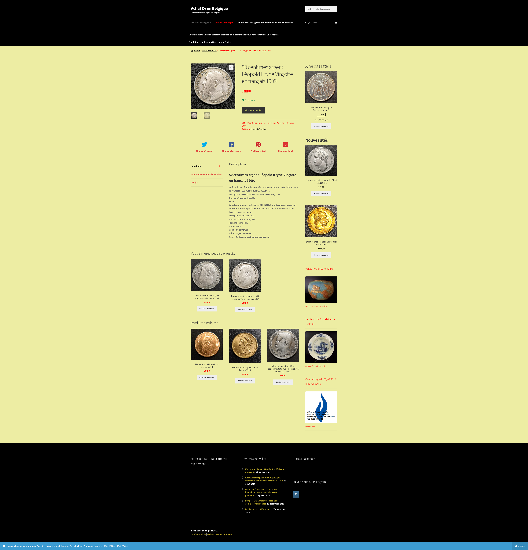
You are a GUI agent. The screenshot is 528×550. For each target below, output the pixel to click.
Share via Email (285, 150)
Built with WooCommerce (219, 534)
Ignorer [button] (521, 546)
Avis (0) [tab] (194, 182)
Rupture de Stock (206, 308)
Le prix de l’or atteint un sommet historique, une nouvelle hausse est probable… (262, 492)
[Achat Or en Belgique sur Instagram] (296, 494)
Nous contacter (211, 34)
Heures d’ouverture (283, 22)
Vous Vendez (252, 34)
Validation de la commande (232, 34)
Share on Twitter (204, 150)
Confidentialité (266, 22)
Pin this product (258, 150)
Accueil (197, 50)
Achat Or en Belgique (209, 8)
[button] (231, 67)
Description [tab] (196, 166)
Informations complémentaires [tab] (206, 174)
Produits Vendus (209, 50)
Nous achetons (196, 34)
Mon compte (218, 42)
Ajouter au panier (253, 110)
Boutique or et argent (248, 22)
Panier (228, 42)
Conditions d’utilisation (200, 42)
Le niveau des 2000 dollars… (258, 509)
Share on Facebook (231, 150)
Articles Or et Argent (269, 34)
